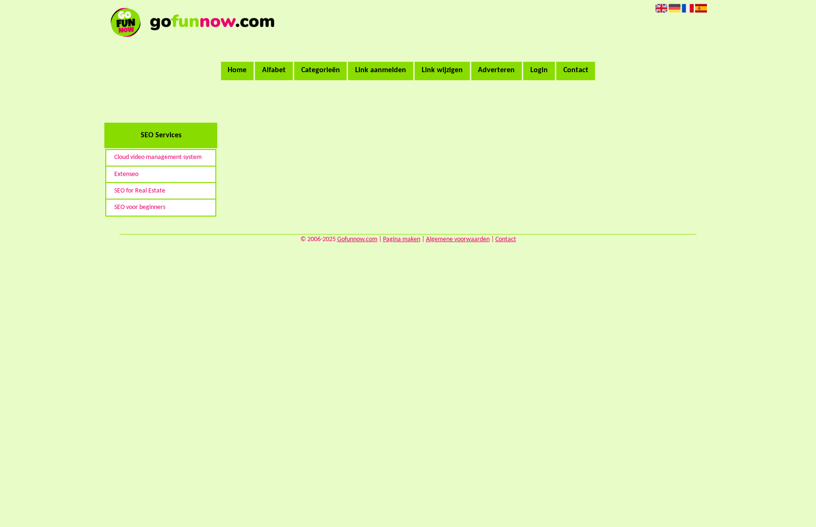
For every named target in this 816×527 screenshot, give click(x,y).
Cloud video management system (158, 157)
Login (539, 70)
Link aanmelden (380, 70)
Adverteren (496, 70)
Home (237, 70)
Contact (575, 70)
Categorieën (320, 70)
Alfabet (274, 70)
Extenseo (126, 174)
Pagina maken (401, 239)
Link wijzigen (442, 70)
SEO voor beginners (139, 207)
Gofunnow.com (357, 239)
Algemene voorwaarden (458, 239)
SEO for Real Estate (139, 190)
